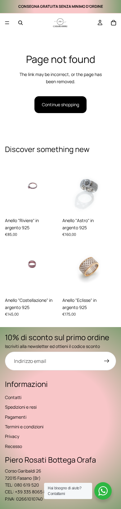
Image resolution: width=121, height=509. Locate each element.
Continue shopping (60, 104)
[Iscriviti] (106, 361)
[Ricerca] (20, 23)
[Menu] (7, 23)
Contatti (13, 397)
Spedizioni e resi (21, 407)
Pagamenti (15, 417)
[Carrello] (113, 23)
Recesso (13, 446)
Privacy (12, 436)
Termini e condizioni (24, 427)
